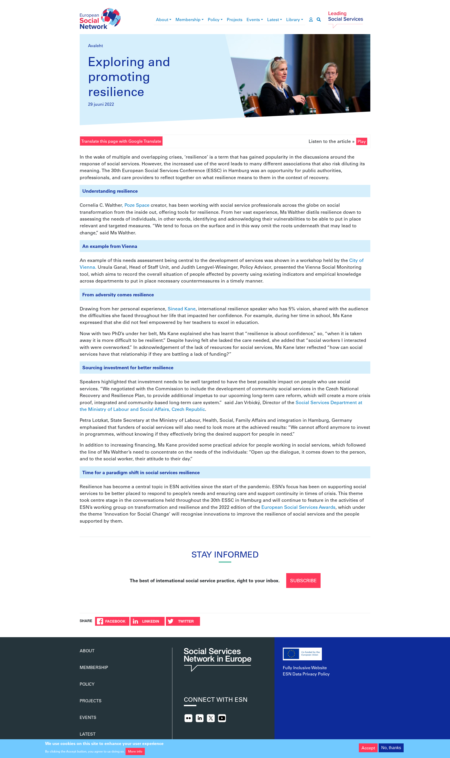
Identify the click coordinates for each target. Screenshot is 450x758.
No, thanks (391, 748)
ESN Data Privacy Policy (306, 673)
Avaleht (95, 45)
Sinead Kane (182, 308)
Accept (368, 747)
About (162, 19)
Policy (214, 19)
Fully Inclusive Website (305, 667)
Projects (234, 19)
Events (253, 19)
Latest (273, 19)
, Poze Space (135, 205)
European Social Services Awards (298, 507)
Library (293, 19)
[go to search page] (319, 19)
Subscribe (303, 580)
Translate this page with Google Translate (121, 141)
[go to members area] (311, 19)
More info (135, 751)
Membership (188, 19)
